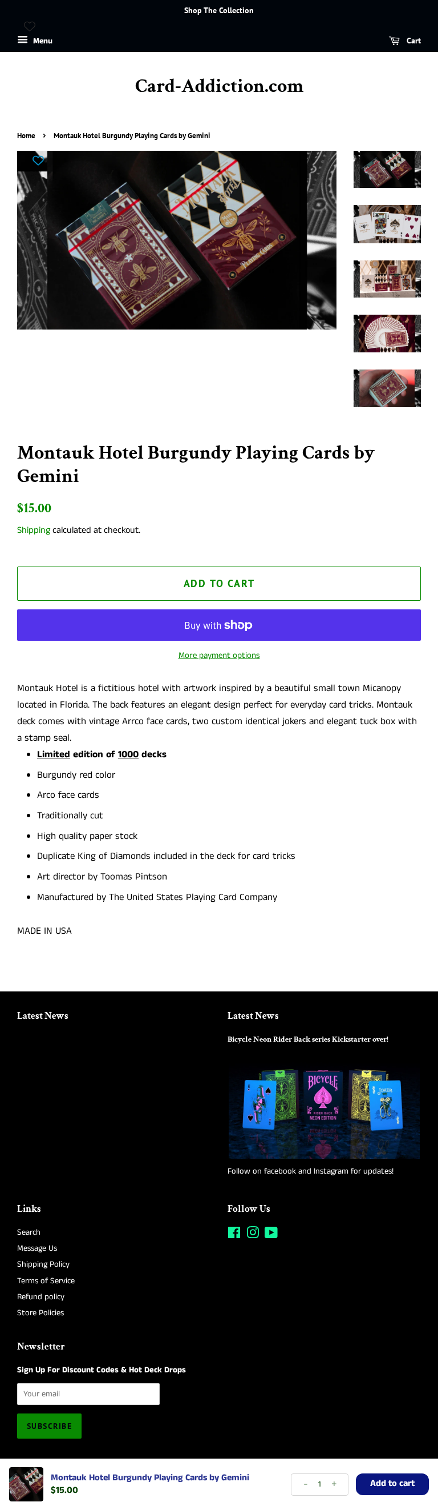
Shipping (33, 530)
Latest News (42, 1016)
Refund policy (40, 1297)
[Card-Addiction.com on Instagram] (252, 1235)
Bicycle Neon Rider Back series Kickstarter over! (308, 1039)
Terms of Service (46, 1281)
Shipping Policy (43, 1264)
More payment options (219, 655)
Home (26, 135)
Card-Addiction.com (219, 86)
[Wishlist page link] (29, 26)
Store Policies (40, 1313)
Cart (412, 40)
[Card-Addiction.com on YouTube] (271, 1235)
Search (28, 1232)
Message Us (37, 1248)
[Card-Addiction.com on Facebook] (234, 1235)
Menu (41, 41)
